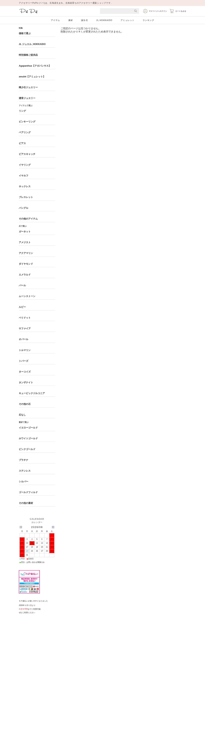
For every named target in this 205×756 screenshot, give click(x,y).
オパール (23, 339)
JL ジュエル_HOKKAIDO (32, 44)
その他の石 (25, 404)
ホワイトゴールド (28, 438)
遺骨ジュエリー (27, 98)
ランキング (148, 20)
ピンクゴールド (27, 449)
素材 (70, 20)
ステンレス (25, 470)
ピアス (22, 143)
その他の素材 (26, 503)
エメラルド (25, 274)
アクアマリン (26, 253)
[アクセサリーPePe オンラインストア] (28, 13)
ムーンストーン (27, 296)
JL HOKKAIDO (104, 20)
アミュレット (127, 20)
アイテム (55, 20)
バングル (23, 208)
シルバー (23, 481)
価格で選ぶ (25, 33)
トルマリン (25, 350)
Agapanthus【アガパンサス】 (35, 65)
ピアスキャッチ (27, 154)
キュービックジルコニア (32, 393)
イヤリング (25, 165)
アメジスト (25, 242)
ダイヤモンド (26, 264)
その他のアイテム (28, 218)
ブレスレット (26, 197)
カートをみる (180, 11)
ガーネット (25, 231)
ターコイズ (25, 371)
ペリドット (25, 317)
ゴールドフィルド (28, 492)
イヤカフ (23, 175)
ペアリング (25, 132)
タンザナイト (26, 382)
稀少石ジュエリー (28, 87)
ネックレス (25, 186)
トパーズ (23, 361)
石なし (22, 414)
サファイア (25, 328)
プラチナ (23, 460)
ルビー (22, 307)
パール (22, 285)
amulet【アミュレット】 (32, 76)
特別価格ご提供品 (28, 55)
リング (22, 111)
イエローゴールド (28, 427)
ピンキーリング (27, 121)
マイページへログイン (158, 11)
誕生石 (84, 20)
